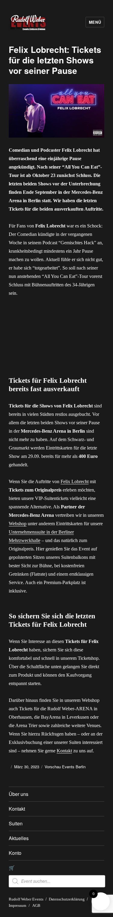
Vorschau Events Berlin (65, 766)
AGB (36, 905)
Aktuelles (19, 838)
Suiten (16, 823)
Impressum (17, 905)
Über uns (18, 794)
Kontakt (64, 750)
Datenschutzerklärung (67, 899)
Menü (95, 22)
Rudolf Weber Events (26, 899)
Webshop (18, 523)
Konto (15, 852)
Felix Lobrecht (75, 481)
